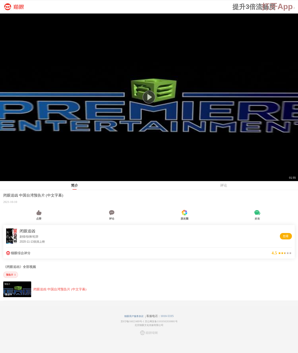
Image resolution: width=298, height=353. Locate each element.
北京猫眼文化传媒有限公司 (149, 325)
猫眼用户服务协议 (134, 316)
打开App (277, 6)
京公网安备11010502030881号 (161, 321)
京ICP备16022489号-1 (132, 321)
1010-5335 (167, 316)
